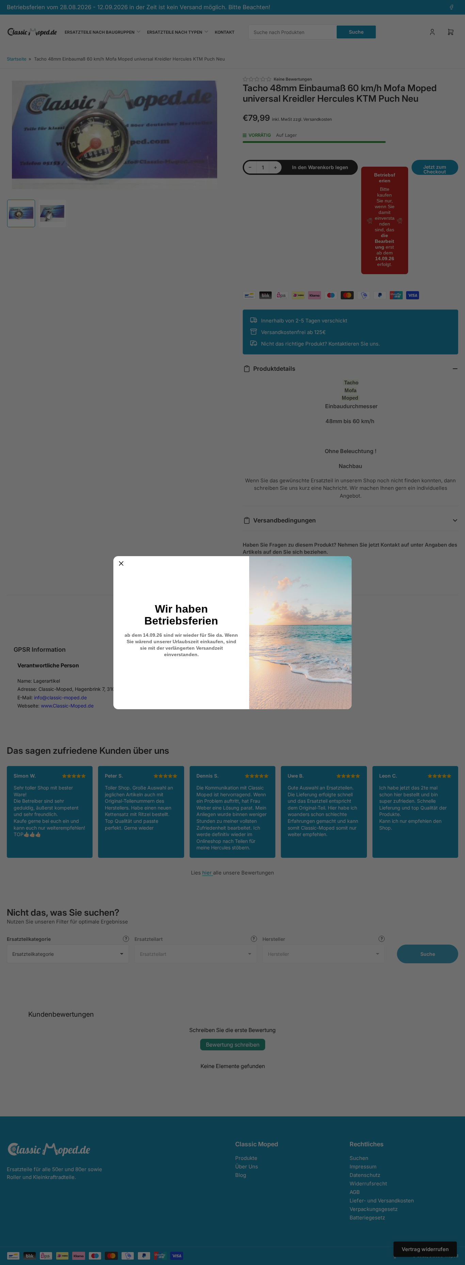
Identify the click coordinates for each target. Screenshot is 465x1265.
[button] (121, 564)
